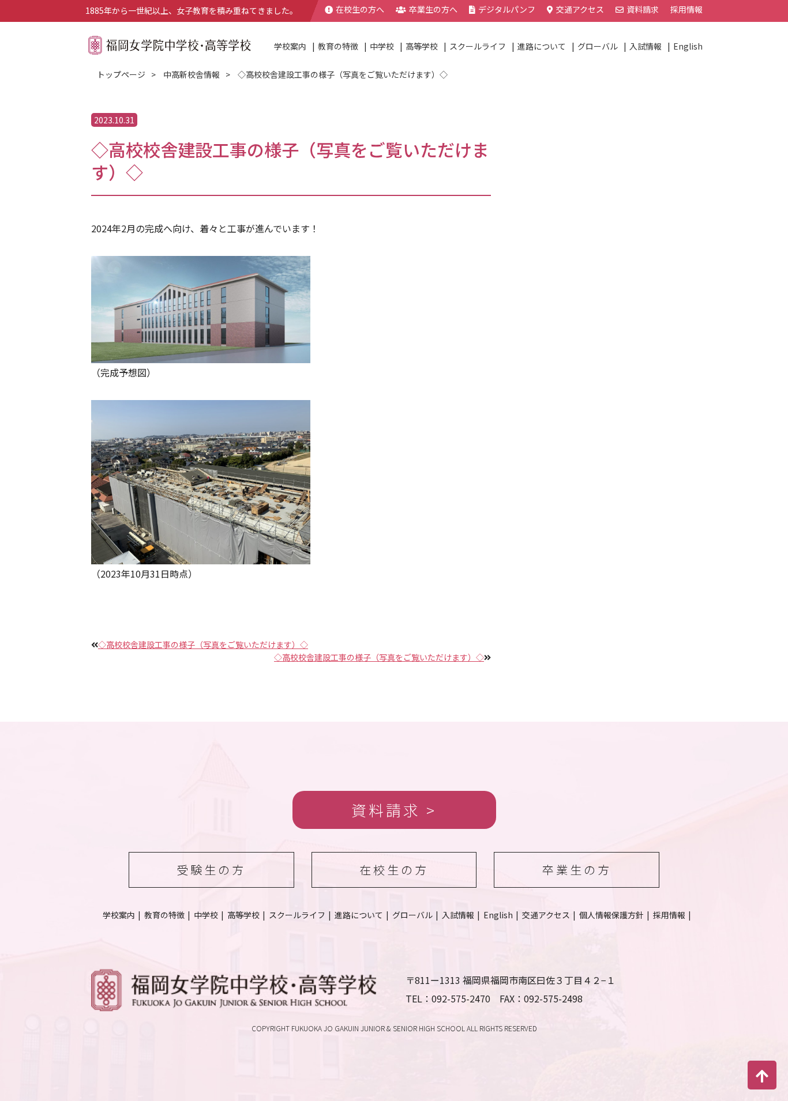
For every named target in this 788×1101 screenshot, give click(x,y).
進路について (541, 46)
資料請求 (642, 9)
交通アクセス (580, 9)
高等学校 (422, 46)
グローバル (597, 46)
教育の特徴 (338, 46)
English (688, 46)
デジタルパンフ (506, 9)
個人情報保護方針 (611, 915)
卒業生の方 (576, 869)
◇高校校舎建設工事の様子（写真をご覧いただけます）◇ (203, 644)
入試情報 (645, 46)
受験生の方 (211, 869)
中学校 (382, 46)
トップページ (121, 74)
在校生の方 (394, 869)
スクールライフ (477, 46)
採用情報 (686, 9)
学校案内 (290, 46)
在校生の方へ (360, 9)
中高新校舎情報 (191, 74)
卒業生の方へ (433, 9)
